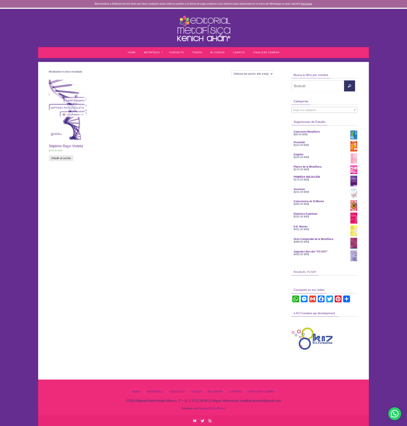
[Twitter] (202, 420)
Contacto (177, 391)
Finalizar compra (261, 391)
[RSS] (210, 420)
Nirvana (203, 408)
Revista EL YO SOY (305, 271)
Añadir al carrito (61, 158)
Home (136, 391)
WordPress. (219, 408)
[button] (394, 413)
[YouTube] (195, 420)
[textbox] (324, 110)
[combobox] (324, 110)
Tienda (196, 391)
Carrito (236, 391)
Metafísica (155, 391)
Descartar (306, 3)
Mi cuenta (215, 391)
